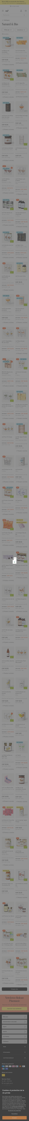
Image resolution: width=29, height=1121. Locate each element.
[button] (15, 558)
